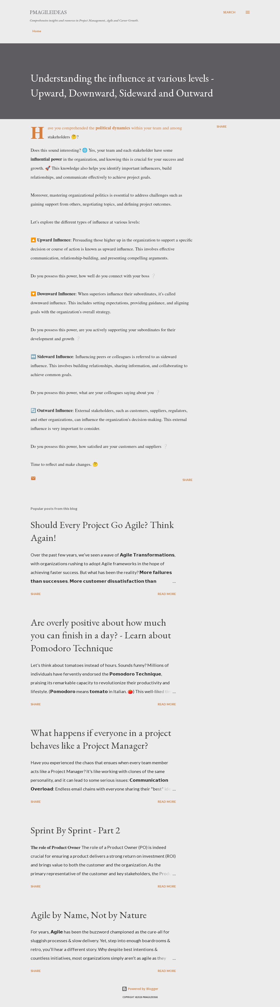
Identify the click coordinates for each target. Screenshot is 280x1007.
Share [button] (222, 126)
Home (36, 31)
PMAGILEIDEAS (48, 12)
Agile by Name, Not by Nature (89, 914)
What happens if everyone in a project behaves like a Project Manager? (101, 739)
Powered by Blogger (142, 989)
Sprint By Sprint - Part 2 (75, 830)
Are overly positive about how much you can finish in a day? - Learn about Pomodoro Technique (101, 635)
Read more (167, 594)
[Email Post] (33, 480)
